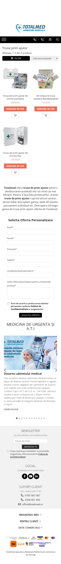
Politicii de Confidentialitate (26, 307)
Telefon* (11, 260)
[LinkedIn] (36, 476)
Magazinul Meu (29, 514)
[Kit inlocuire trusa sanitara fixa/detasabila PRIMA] (45, 79)
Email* (10, 227)
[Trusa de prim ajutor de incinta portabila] (15, 79)
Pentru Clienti (29, 521)
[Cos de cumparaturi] (50, 39)
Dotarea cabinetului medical (23, 373)
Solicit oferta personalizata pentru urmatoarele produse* (29, 283)
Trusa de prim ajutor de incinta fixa (15, 154)
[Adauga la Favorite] (15, 115)
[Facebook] (24, 476)
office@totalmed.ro (32, 504)
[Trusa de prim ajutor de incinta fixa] (15, 136)
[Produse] (4, 40)
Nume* (10, 238)
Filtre (17, 58)
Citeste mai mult (11, 408)
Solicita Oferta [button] (30, 315)
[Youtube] (30, 476)
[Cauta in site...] (57, 39)
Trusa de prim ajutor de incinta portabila (15, 97)
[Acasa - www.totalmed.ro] (30, 28)
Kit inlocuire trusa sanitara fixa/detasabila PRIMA (45, 97)
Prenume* (12, 249)
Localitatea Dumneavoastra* (20, 270)
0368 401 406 (32, 499)
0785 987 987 (32, 495)
